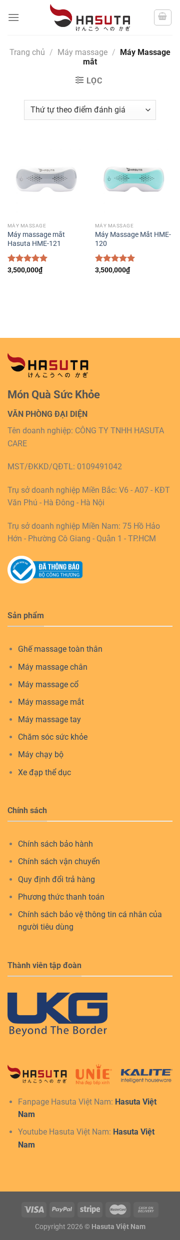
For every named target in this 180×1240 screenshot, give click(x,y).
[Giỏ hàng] (163, 17)
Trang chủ (27, 52)
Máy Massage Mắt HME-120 (133, 238)
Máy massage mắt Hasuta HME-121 (36, 238)
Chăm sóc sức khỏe (53, 737)
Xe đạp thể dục (44, 772)
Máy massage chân (53, 667)
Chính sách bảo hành (55, 844)
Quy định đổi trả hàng (56, 879)
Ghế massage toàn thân (60, 649)
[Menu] (14, 17)
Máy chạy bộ (41, 754)
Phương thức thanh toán (61, 897)
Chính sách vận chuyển (59, 861)
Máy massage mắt (51, 702)
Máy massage (83, 52)
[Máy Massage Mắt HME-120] (133, 178)
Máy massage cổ (48, 684)
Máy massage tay (49, 719)
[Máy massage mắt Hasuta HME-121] (46, 178)
